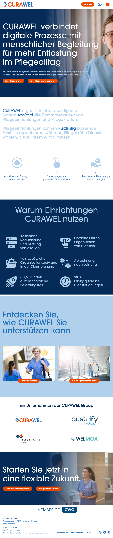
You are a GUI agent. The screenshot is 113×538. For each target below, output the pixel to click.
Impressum (62, 533)
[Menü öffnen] (107, 4)
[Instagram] (100, 532)
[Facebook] (109, 532)
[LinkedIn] (104, 532)
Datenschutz (77, 533)
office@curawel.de (10, 523)
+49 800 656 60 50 (10, 527)
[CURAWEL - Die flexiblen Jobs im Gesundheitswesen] (18, 4)
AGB (89, 533)
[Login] (99, 4)
